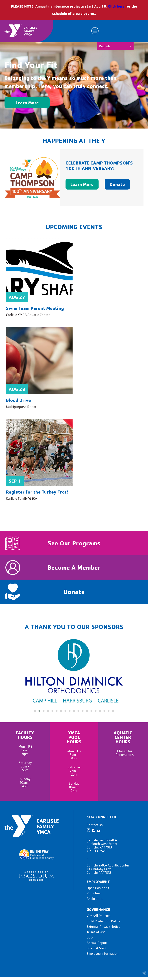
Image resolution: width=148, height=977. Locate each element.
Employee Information (103, 954)
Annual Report (97, 943)
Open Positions (98, 888)
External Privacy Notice (103, 927)
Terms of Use (96, 932)
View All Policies (98, 916)
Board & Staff (96, 948)
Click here (116, 6)
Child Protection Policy (103, 921)
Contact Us (95, 825)
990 (90, 937)
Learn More (27, 102)
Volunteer (94, 893)
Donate (117, 184)
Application (95, 899)
